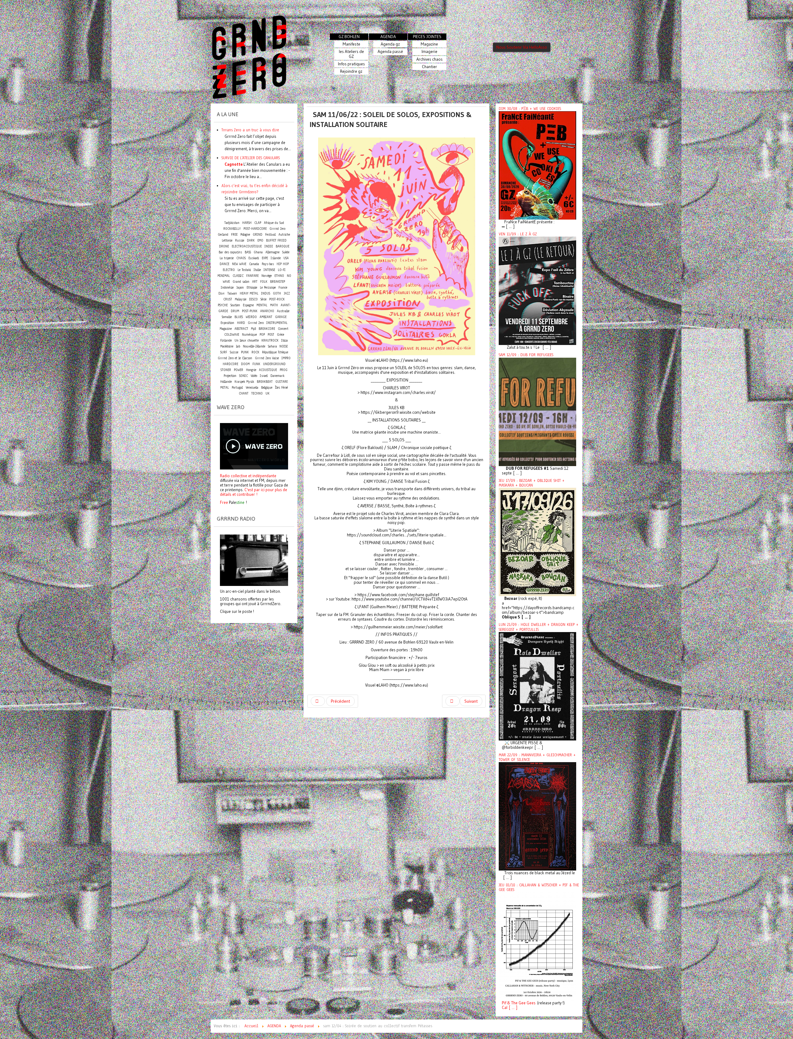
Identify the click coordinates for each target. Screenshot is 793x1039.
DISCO (253, 299)
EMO (260, 240)
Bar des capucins (230, 252)
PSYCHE (223, 305)
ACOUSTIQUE (268, 370)
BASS (248, 252)
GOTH (277, 293)
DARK (251, 240)
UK (267, 393)
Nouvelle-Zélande (254, 346)
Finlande (226, 340)
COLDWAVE (231, 334)
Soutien (235, 305)
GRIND (257, 234)
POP (262, 334)
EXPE (265, 258)
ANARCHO (267, 311)
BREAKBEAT (265, 381)
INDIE (269, 246)
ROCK (255, 352)
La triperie (227, 258)
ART (254, 281)
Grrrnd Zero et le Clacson (235, 358)
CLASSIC (238, 275)
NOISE (283, 346)
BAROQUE (282, 246)
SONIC (243, 375)
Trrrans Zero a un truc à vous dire (250, 130)
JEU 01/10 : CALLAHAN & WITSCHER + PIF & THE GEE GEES (539, 887)
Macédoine (226, 346)
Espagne (248, 305)
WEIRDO (251, 317)
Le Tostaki (244, 270)
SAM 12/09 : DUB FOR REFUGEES (526, 355)
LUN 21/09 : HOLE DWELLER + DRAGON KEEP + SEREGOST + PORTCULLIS (538, 627)
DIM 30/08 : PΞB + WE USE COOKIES (530, 108)
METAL (224, 387)
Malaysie (240, 299)
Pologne (245, 234)
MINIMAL (223, 275)
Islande (276, 258)
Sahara (273, 346)
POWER (238, 370)
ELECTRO (229, 270)
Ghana (258, 252)
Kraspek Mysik (244, 381)
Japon (240, 287)
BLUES (238, 317)
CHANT (243, 393)
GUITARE (281, 381)
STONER (226, 370)
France (282, 287)
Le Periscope (268, 287)
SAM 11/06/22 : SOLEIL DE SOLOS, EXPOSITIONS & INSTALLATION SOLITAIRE (391, 119)
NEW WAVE (239, 264)
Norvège (266, 275)
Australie (283, 311)
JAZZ (287, 293)
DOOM (245, 364)
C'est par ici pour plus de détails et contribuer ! (253, 492)
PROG (283, 370)
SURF (223, 352)
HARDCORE (230, 364)
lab (238, 346)
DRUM (235, 311)
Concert (283, 328)
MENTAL (261, 305)
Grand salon (241, 281)
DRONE (224, 246)
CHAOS (241, 258)
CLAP (257, 222)
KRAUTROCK (269, 340)
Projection (230, 375)
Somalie (227, 317)
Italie (257, 270)
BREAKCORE (267, 328)
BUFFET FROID (276, 240)
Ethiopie (252, 287)
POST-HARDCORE (255, 228)
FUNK (256, 364)
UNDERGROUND (274, 364)
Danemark (277, 375)
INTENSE (269, 270)
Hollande (226, 381)
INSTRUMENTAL (276, 323)
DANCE (224, 264)
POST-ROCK (277, 299)
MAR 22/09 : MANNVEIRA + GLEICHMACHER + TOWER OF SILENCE (537, 757)
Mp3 (253, 328)
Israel (264, 375)
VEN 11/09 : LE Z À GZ (518, 234)
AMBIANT (266, 317)
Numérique (249, 334)
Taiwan (232, 293)
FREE (234, 234)
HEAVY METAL (249, 293)
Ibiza (284, 340)
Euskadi (253, 258)
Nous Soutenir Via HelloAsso (521, 47)
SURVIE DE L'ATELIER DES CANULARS (250, 157)
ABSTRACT (241, 328)
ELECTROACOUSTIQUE (247, 246)
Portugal (237, 387)
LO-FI (282, 270)
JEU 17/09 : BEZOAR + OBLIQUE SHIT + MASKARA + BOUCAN (531, 483)
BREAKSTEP (277, 281)
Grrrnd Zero (256, 323)
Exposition (227, 323)
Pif (504, 1003)
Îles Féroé (281, 387)
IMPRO (286, 358)
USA (286, 258)
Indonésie (227, 287)
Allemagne (272, 252)
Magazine (226, 328)
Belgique (266, 387)
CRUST (227, 299)
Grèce (280, 334)
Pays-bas (268, 264)
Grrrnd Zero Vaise (267, 358)
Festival (270, 234)
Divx (221, 293)
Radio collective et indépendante (248, 475)
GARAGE (281, 317)
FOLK (263, 281)
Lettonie (227, 240)
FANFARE (252, 275)
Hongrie (251, 370)
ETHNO (279, 275)
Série (263, 299)
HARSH (247, 222)
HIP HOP (283, 264)
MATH (274, 305)
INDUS (265, 293)
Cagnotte (234, 164)
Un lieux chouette (246, 340)
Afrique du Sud (274, 222)
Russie (239, 240)
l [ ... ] (511, 1007)
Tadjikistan (231, 222)
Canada (254, 264)
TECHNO (257, 393)
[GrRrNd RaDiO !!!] (254, 559)
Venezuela (252, 387)
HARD (241, 323)
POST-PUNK (249, 311)
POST (271, 334)
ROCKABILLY (232, 228)
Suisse (234, 352)
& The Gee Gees (521, 1003)
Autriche (284, 234)
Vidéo (254, 375)
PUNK (245, 352)
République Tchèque (275, 352)
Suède (285, 252)
